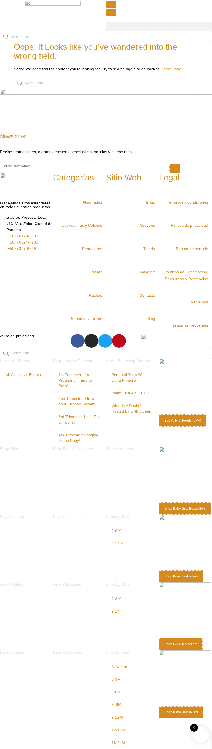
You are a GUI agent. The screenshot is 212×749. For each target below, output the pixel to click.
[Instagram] (91, 341)
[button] (159, 26)
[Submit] (174, 168)
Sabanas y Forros (86, 318)
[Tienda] (157, 242)
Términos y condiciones (187, 202)
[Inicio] (157, 195)
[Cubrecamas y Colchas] (104, 218)
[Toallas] (104, 265)
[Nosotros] (157, 218)
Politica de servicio (192, 249)
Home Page (171, 69)
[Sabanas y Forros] (104, 311)
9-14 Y (117, 543)
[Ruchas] (104, 288)
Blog (151, 318)
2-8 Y (116, 531)
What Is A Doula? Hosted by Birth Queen (131, 408)
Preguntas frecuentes (189, 325)
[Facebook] (77, 341)
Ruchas (95, 295)
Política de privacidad (189, 225)
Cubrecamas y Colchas (82, 225)
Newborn (119, 666)
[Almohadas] (104, 195)
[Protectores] (104, 242)
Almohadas (92, 202)
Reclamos (199, 302)
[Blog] (157, 311)
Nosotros (147, 225)
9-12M (117, 717)
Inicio (150, 202)
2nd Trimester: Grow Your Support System (77, 401)
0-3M (116, 679)
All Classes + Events (23, 375)
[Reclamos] (210, 295)
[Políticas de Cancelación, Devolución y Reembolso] (210, 265)
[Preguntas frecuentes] (210, 318)
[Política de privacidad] (210, 218)
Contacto (147, 295)
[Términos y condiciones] (210, 195)
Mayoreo (147, 272)
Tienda (149, 249)
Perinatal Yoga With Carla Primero (129, 377)
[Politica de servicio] (210, 242)
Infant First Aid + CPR (130, 393)
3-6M (116, 692)
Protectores (92, 249)
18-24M (118, 742)
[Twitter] (105, 341)
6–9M (116, 704)
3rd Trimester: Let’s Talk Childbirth (79, 419)
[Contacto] (157, 288)
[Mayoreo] (157, 265)
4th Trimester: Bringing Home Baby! (78, 438)
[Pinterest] (119, 341)
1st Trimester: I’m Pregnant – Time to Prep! (75, 380)
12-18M (118, 730)
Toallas (96, 272)
